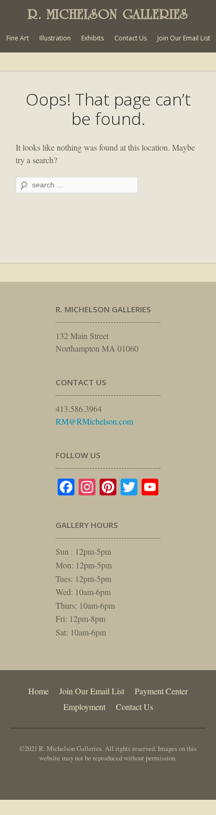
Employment (84, 706)
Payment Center (161, 690)
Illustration (55, 38)
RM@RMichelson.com (94, 421)
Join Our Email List (183, 38)
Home (38, 690)
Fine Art (17, 38)
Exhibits (92, 38)
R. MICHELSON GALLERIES (108, 14)
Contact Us (130, 38)
